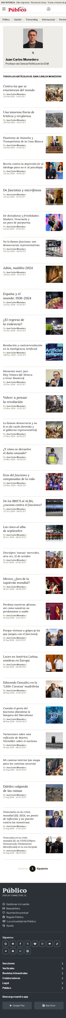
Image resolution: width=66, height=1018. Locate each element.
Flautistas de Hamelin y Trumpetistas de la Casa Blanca (23, 139)
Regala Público (14, 917)
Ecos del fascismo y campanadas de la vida (19, 477)
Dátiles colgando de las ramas (15, 788)
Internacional (48, 19)
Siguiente (42, 868)
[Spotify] (13, 951)
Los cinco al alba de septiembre (14, 529)
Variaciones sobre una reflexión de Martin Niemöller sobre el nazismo (20, 737)
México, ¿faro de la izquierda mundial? (16, 580)
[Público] (27, 9)
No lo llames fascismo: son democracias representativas (21, 243)
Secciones (8, 963)
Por (14, 94)
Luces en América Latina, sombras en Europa (20, 658)
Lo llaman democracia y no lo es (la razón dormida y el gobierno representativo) (20, 426)
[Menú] (4, 9)
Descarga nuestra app (15, 996)
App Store (50, 1005)
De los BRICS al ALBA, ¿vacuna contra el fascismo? (22, 503)
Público (14, 891)
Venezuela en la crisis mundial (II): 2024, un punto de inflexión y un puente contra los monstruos (20, 817)
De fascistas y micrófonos (22, 190)
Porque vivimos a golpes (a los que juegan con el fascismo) (21, 632)
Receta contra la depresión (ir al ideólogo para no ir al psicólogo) (23, 165)
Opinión (17, 19)
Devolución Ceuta (38, 2)
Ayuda (10, 925)
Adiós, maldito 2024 (18, 268)
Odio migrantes (23, 2)
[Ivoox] (28, 951)
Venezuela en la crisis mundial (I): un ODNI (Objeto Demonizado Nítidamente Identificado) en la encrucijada (20, 842)
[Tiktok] (57, 944)
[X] (28, 944)
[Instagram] (42, 944)
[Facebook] (20, 944)
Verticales (8, 968)
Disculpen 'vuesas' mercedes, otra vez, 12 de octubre (21, 554)
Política (6, 19)
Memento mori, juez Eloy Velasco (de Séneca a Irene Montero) (17, 374)
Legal (5, 983)
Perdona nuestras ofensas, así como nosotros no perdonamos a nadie (19, 608)
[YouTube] (50, 944)
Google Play (19, 1005)
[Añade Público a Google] (5, 944)
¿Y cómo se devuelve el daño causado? (17, 451)
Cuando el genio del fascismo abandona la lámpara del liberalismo (18, 711)
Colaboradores (11, 978)
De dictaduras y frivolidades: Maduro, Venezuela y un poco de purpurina (21, 219)
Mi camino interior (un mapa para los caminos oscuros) (21, 761)
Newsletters (13, 908)
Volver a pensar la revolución (15, 399)
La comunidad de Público (21, 921)
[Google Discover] (13, 944)
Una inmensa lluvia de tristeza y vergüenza (18, 114)
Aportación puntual (17, 912)
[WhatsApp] (20, 951)
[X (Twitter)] (33, 53)
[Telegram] (5, 951)
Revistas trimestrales (14, 973)
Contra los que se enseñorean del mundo (19, 88)
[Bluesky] (35, 944)
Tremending (32, 19)
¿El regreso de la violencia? (13, 321)
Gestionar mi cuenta (17, 904)
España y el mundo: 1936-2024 (17, 295)
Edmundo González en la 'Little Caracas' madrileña (21, 684)
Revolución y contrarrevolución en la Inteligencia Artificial (22, 347)
